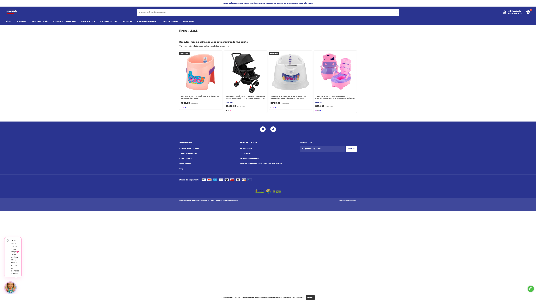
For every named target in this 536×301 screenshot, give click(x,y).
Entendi (310, 297)
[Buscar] (396, 12)
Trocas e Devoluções (188, 153)
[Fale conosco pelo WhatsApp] (531, 289)
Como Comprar (185, 158)
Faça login (516, 11)
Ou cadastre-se (514, 13)
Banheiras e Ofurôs (39, 21)
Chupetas (127, 21)
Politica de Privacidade (189, 148)
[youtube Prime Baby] (263, 129)
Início (8, 21)
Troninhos (21, 21)
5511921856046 (246, 148)
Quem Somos (185, 163)
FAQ (181, 169)
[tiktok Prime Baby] (273, 129)
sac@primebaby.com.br (250, 158)
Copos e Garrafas (169, 21)
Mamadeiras (188, 21)
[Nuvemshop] (348, 201)
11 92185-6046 (245, 153)
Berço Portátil (88, 21)
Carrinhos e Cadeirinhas (64, 21)
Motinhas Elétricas (109, 21)
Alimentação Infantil (147, 21)
